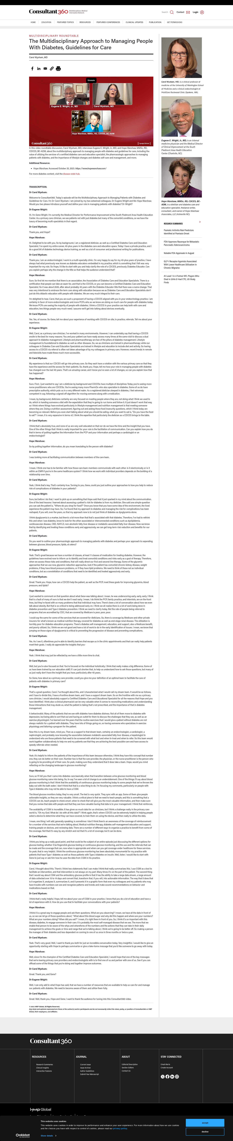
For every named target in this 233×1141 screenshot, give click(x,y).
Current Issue (85, 1064)
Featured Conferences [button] (108, 22)
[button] (51, 68)
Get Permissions (174, 22)
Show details (47, 1136)
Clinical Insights (42, 1067)
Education (46, 22)
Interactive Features (44, 1071)
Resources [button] (85, 22)
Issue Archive (85, 1067)
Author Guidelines (87, 1071)
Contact (180, 12)
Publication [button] (155, 22)
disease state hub (71, 173)
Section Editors (128, 1067)
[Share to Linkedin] (39, 68)
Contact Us (126, 1071)
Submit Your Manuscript (89, 1074)
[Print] (58, 68)
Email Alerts (165, 1064)
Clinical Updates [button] (134, 22)
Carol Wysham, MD (38, 57)
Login (195, 12)
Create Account (167, 1067)
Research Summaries (44, 1064)
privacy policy (120, 1128)
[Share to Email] (45, 68)
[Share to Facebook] (32, 68)
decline (205, 1131)
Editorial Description (130, 1064)
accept (205, 1123)
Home (33, 22)
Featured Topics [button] (65, 22)
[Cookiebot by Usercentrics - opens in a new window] (23, 1136)
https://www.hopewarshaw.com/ (90, 168)
